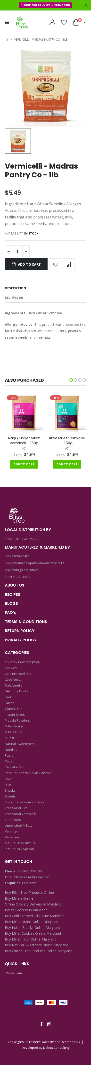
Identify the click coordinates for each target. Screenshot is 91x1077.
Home (6, 39)
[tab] (15, 288)
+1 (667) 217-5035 (29, 871)
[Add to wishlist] (55, 264)
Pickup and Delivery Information (45, 5)
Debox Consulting (56, 1047)
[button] (71, 380)
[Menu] (7, 22)
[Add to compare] (68, 264)
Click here (29, 883)
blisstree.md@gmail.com (32, 877)
